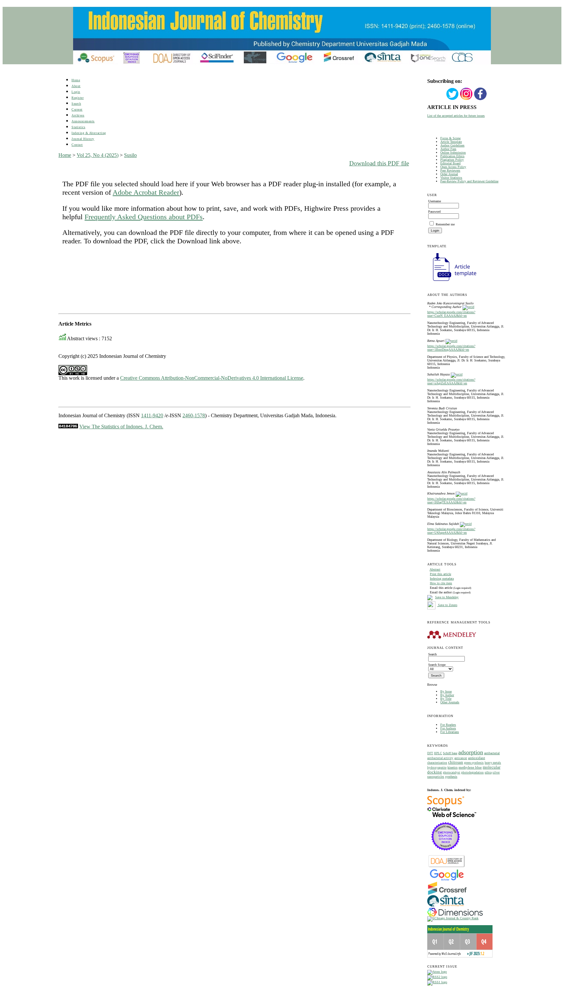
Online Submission (453, 152)
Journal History (82, 139)
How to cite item (441, 583)
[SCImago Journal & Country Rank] (452, 918)
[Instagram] (466, 99)
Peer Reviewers (450, 170)
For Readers (448, 724)
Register (77, 97)
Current (77, 109)
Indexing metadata (442, 578)
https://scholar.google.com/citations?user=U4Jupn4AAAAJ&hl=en (451, 530)
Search (76, 103)
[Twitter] (452, 99)
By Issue (446, 691)
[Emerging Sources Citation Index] (445, 854)
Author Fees (448, 149)
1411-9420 (152, 415)
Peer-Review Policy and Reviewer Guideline (469, 181)
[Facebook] (480, 99)
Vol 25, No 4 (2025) (97, 155)
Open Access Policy (453, 167)
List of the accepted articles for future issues (456, 115)
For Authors (448, 728)
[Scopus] (445, 805)
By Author (447, 695)
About (76, 86)
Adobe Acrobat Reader (146, 192)
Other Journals (449, 702)
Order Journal (449, 174)
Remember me (445, 224)
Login (75, 92)
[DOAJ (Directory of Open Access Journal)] (446, 866)
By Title (445, 698)
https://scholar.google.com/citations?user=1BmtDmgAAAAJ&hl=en (451, 347)
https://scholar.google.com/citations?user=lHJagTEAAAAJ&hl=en (451, 500)
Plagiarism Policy (452, 159)
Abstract (435, 569)
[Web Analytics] (68, 426)
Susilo (130, 155)
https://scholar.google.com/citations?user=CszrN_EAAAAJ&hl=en (451, 313)
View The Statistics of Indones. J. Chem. (121, 426)
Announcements (83, 121)
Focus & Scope (450, 138)
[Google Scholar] (446, 880)
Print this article (440, 574)
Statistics (78, 127)
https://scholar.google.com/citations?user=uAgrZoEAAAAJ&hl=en (451, 381)
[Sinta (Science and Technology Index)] (445, 907)
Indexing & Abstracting (88, 133)
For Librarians (449, 732)
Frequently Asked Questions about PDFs (144, 217)
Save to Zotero (447, 605)
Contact (77, 144)
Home (75, 80)
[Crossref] (447, 893)
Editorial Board (450, 163)
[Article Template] (451, 281)
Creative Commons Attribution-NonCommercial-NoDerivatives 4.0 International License (211, 378)
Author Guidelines (452, 145)
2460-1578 (193, 415)
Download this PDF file (379, 163)
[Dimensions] (455, 915)
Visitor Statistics (451, 177)
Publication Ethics (452, 156)
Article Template (451, 142)
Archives (77, 115)
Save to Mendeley (447, 597)
